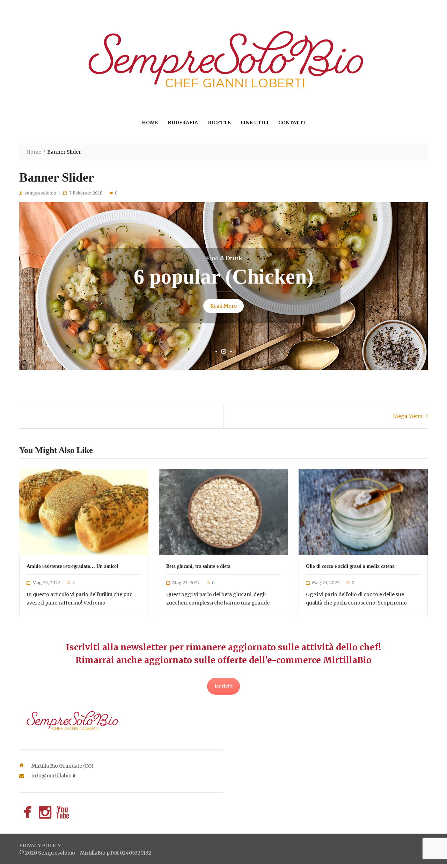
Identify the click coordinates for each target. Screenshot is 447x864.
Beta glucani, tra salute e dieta (198, 566)
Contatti (291, 122)
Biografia (183, 122)
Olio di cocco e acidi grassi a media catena (350, 566)
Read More (223, 306)
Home (150, 122)
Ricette (219, 122)
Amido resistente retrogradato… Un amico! (72, 566)
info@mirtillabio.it (53, 776)
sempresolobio (40, 193)
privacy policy (40, 845)
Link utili (254, 122)
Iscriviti (223, 686)
